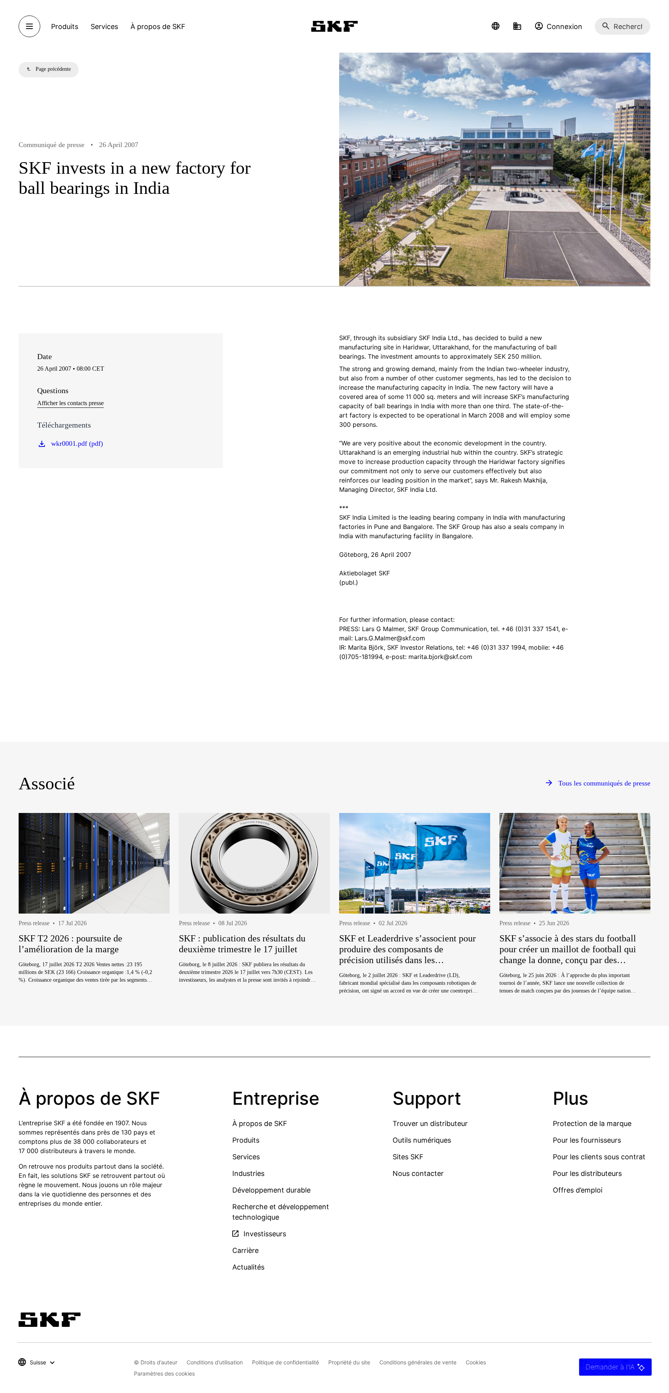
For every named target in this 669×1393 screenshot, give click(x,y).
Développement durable (271, 1190)
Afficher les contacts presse (70, 403)
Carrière (245, 1250)
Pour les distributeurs (587, 1173)
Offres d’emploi (577, 1190)
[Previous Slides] (38, 931)
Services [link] (104, 26)
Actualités (248, 1267)
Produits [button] (64, 26)
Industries (248, 1173)
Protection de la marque (592, 1123)
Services (246, 1157)
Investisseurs (264, 1234)
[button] (495, 26)
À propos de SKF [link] (157, 26)
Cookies (476, 1362)
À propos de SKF (259, 1123)
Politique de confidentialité (285, 1362)
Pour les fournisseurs (587, 1140)
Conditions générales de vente (417, 1362)
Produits (245, 1140)
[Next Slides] (630, 931)
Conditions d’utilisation (215, 1362)
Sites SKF (408, 1157)
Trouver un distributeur (430, 1123)
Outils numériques (422, 1140)
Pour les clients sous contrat (599, 1157)
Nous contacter (418, 1173)
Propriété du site (349, 1362)
